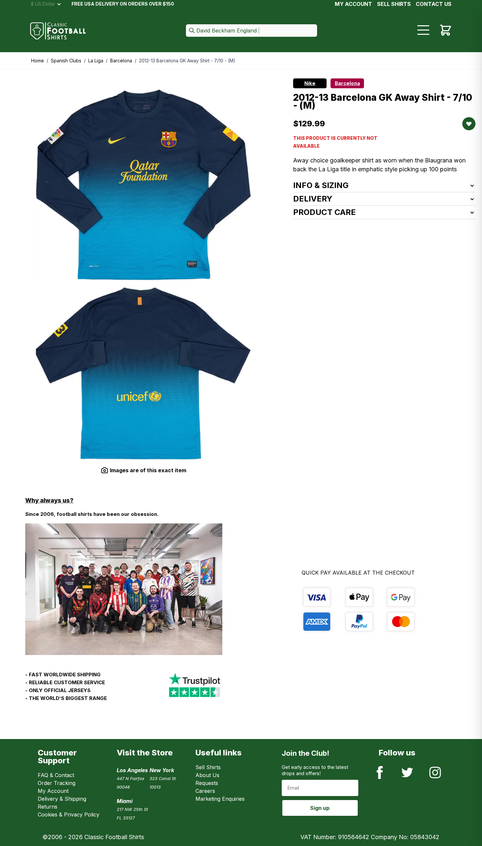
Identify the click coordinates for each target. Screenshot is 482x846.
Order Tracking (56, 783)
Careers (205, 791)
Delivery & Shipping (62, 798)
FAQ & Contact (56, 775)
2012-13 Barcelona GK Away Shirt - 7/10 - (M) (187, 60)
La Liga (95, 60)
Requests (206, 783)
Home (37, 60)
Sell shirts (394, 4)
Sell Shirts (208, 767)
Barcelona (121, 60)
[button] (251, 31)
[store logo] (58, 31)
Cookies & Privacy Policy (68, 814)
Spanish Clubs (66, 60)
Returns (47, 806)
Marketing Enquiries (220, 798)
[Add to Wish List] (468, 123)
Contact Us (434, 4)
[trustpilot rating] (194, 689)
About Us (207, 775)
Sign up (320, 808)
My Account (353, 4)
